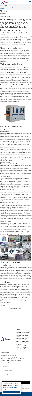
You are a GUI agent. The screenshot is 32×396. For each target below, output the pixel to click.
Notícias (5, 5)
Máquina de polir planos (21, 338)
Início (1, 5)
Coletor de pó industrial (21, 347)
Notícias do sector (4, 13)
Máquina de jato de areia (22, 348)
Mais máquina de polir (21, 345)
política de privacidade (8, 387)
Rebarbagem (3, 50)
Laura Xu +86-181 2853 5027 (9, 355)
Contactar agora (16, 322)
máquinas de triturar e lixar (16, 72)
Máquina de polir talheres (22, 339)
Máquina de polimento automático (21, 343)
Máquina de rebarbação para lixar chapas (22, 333)
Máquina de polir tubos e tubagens (22, 336)
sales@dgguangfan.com (15, 357)
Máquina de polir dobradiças (22, 341)
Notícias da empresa (4, 15)
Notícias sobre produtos (5, 16)
